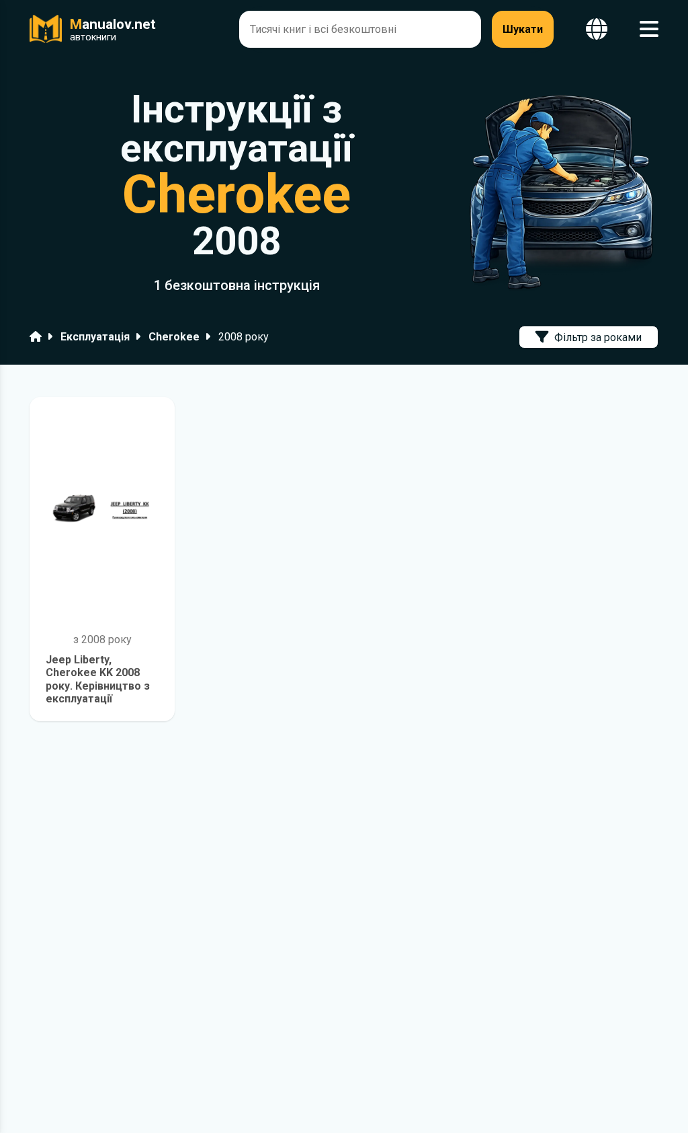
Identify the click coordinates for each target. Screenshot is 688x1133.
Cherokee (174, 336)
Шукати (523, 29)
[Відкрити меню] (649, 29)
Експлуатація (95, 336)
